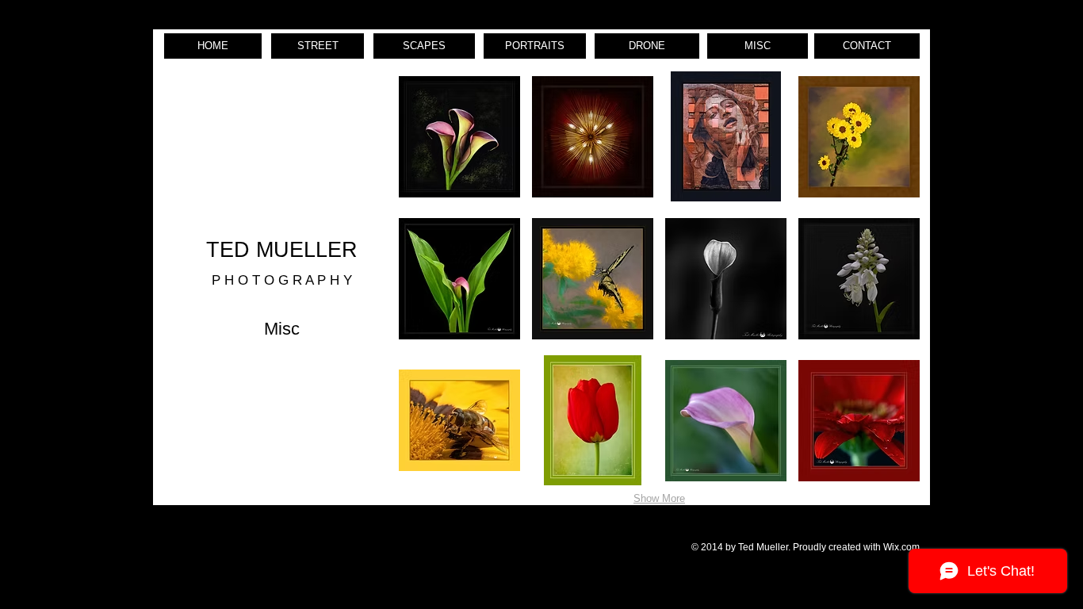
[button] (459, 136)
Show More (659, 498)
